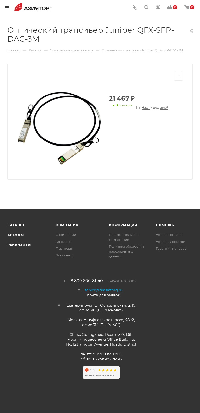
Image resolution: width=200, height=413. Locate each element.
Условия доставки (170, 242)
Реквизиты (19, 244)
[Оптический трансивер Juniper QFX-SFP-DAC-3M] (59, 128)
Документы (65, 255)
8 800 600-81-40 (87, 281)
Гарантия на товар (171, 248)
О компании (66, 235)
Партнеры (64, 248)
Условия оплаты (169, 235)
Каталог (16, 225)
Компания (67, 225)
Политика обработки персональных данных (126, 251)
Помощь (165, 225)
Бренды (15, 235)
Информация (123, 225)
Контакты (63, 242)
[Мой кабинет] (158, 7)
